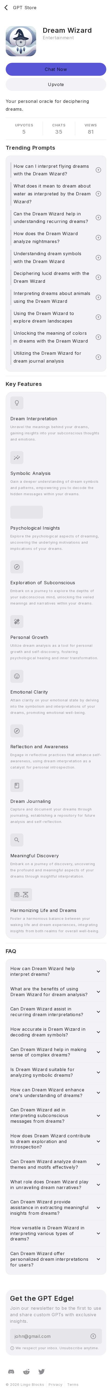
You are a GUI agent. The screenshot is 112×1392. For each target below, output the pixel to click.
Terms (73, 1385)
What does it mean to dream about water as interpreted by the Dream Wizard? (52, 193)
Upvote (56, 84)
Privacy (56, 1385)
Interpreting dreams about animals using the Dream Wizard (52, 297)
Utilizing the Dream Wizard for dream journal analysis (48, 357)
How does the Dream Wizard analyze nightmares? (46, 237)
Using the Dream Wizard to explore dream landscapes (44, 317)
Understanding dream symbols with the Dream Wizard (48, 257)
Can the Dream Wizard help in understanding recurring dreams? (51, 217)
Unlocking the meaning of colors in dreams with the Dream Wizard (51, 337)
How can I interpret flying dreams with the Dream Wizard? (51, 170)
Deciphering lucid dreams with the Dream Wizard (51, 277)
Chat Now (56, 69)
